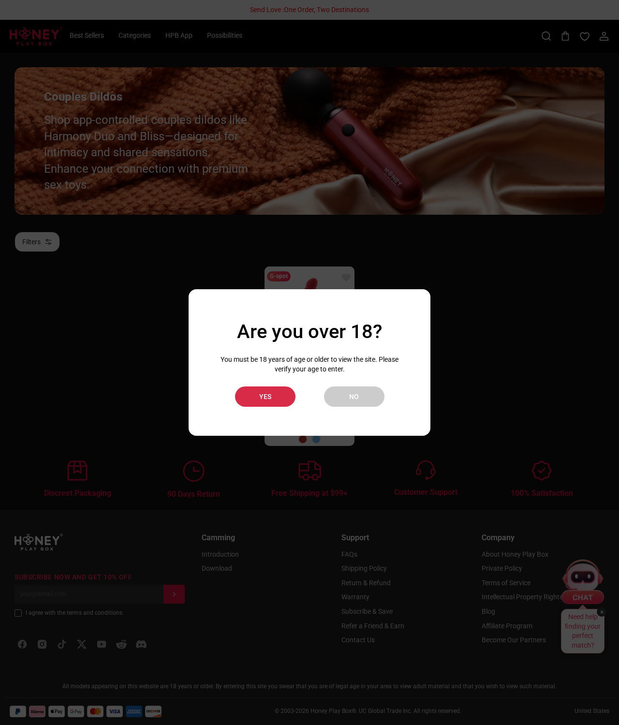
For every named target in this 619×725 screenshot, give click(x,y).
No (354, 396)
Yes (265, 396)
